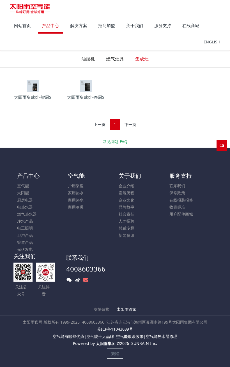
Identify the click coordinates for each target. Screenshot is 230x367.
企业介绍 (126, 185)
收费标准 (177, 207)
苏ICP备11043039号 (115, 329)
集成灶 (142, 59)
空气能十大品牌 (100, 336)
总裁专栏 (126, 228)
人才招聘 (126, 221)
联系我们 (177, 185)
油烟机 (88, 59)
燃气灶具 (115, 59)
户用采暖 (76, 185)
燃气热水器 (27, 214)
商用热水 (76, 200)
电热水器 (25, 207)
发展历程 (126, 192)
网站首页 (22, 25)
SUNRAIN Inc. (144, 343)
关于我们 (130, 175)
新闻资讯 (126, 235)
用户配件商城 (181, 214)
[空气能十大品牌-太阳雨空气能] (30, 8)
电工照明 (25, 228)
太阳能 (23, 192)
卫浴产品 (25, 235)
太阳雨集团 (106, 343)
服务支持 (180, 175)
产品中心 (28, 175)
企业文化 (126, 200)
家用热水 (76, 192)
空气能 (23, 185)
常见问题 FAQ (115, 141)
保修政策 (177, 192)
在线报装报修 (181, 200)
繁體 (115, 353)
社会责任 (126, 214)
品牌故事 (126, 207)
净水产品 (25, 221)
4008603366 (85, 269)
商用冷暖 (76, 207)
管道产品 (25, 242)
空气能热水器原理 (161, 336)
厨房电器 (25, 200)
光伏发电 (25, 249)
